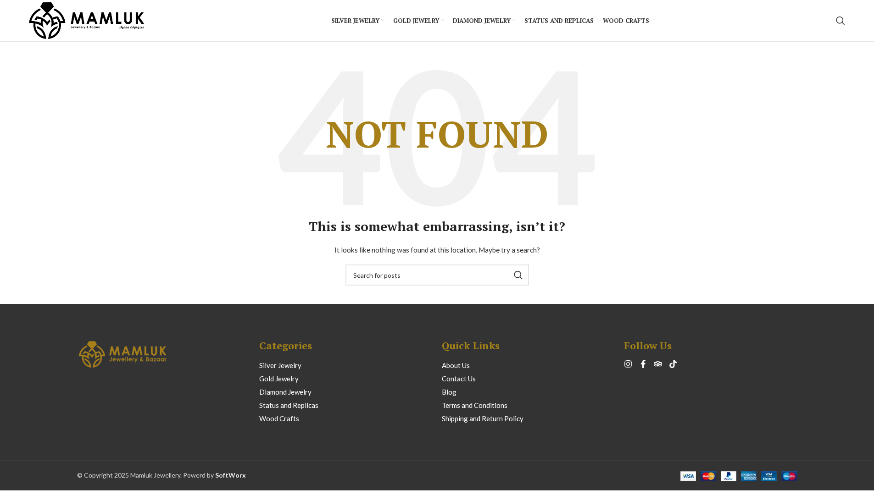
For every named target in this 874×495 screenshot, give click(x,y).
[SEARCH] (518, 275)
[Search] (840, 20)
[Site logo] (87, 20)
